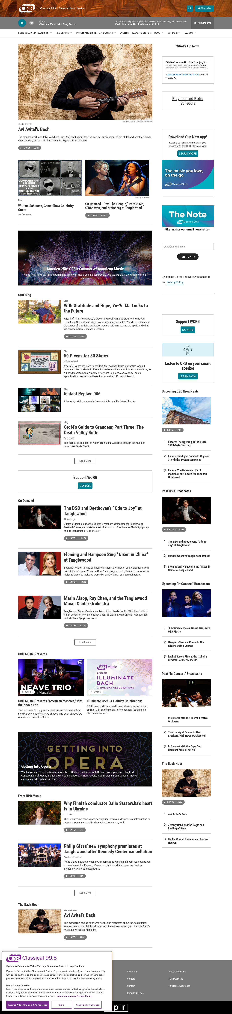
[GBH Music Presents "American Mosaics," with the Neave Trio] (51, 677)
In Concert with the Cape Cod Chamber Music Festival (184, 748)
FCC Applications (177, 972)
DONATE (85, 485)
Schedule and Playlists (33, 33)
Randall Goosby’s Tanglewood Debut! (189, 555)
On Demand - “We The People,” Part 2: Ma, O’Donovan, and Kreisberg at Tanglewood (114, 206)
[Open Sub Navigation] (51, 33)
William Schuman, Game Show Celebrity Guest (46, 208)
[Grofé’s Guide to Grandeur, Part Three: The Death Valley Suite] (39, 433)
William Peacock (71, 361)
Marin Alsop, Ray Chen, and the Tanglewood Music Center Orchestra (105, 600)
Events (124, 33)
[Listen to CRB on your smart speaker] (188, 349)
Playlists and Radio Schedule (187, 101)
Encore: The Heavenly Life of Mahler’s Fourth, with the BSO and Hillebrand (187, 474)
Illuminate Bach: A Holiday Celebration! (114, 701)
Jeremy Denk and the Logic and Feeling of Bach (186, 826)
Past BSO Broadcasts (176, 491)
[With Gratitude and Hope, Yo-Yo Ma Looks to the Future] (39, 311)
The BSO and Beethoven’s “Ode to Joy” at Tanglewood (103, 510)
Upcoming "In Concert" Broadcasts (186, 584)
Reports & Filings (135, 993)
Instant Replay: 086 (82, 393)
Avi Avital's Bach (34, 129)
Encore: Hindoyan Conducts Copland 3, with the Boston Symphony (188, 457)
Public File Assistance (179, 986)
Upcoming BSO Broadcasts (180, 391)
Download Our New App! (187, 136)
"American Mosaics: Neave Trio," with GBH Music (189, 629)
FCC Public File (176, 979)
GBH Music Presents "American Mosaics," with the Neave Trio (50, 703)
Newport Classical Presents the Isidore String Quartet (186, 644)
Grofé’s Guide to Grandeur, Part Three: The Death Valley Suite (104, 429)
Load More (85, 460)
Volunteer (132, 972)
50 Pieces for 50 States (86, 356)
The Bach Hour (24, 124)
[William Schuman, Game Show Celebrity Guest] (50, 178)
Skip (61, 1005)
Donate (206, 8)
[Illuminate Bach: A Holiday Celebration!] (119, 677)
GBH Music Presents (32, 654)
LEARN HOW (188, 376)
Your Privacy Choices (87, 1005)
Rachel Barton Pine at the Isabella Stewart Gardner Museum (187, 658)
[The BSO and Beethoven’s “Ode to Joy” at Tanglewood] (39, 517)
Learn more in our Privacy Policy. (74, 996)
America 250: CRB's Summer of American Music (85, 269)
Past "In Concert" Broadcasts (182, 674)
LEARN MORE (188, 153)
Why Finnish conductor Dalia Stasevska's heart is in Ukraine (108, 806)
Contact (131, 986)
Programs (62, 33)
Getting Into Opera (36, 766)
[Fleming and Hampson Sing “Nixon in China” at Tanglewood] (39, 564)
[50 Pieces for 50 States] (39, 362)
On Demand (26, 501)
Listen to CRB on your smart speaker (188, 366)
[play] (22, 23)
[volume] (31, 23)
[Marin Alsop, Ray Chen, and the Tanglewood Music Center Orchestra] (39, 607)
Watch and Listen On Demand (94, 33)
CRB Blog (24, 295)
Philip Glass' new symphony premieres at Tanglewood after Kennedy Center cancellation (108, 848)
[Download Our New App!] (188, 174)
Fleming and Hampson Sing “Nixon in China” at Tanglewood (106, 557)
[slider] (36, 22)
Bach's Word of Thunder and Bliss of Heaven (188, 840)
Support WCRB (85, 477)
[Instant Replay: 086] (39, 400)
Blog (157, 33)
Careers (131, 979)
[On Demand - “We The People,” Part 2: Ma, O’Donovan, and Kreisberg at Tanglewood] (117, 178)
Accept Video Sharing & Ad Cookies (27, 1005)
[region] (57, 981)
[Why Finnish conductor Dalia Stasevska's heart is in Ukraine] (39, 812)
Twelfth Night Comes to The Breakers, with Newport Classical (187, 734)
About (189, 33)
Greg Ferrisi (69, 438)
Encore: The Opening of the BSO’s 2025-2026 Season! (187, 443)
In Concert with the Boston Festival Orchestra (188, 719)
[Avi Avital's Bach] (85, 82)
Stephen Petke (24, 214)
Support (172, 33)
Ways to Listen (141, 33)
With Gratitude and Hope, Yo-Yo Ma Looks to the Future (106, 308)
